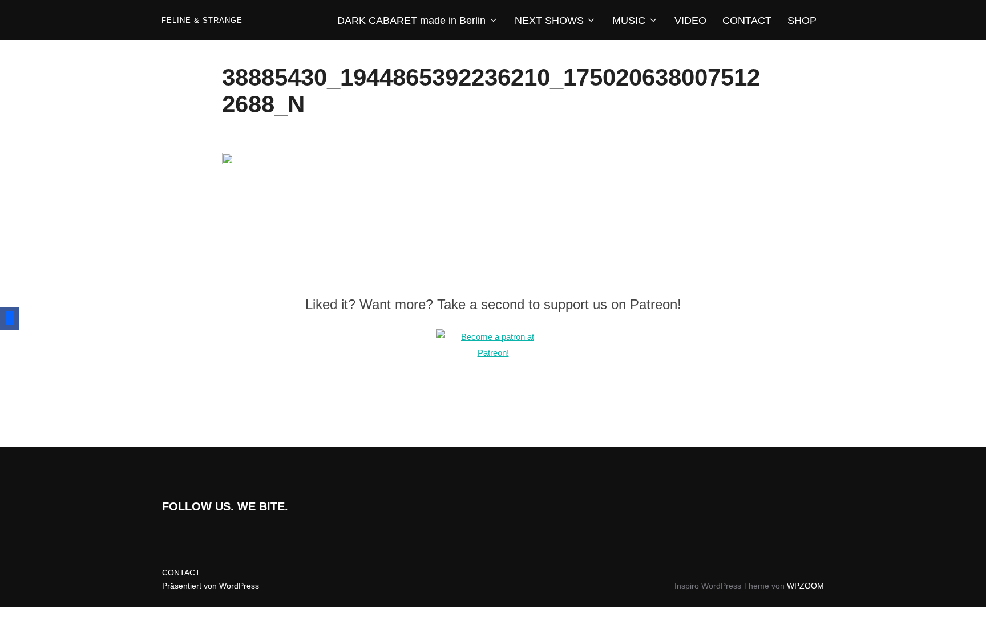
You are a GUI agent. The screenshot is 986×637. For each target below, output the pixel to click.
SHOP (802, 20)
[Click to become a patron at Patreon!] (493, 353)
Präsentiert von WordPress (210, 585)
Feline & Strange (202, 20)
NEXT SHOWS (549, 20)
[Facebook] (9, 318)
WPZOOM (805, 585)
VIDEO (690, 20)
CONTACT (746, 20)
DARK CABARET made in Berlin (411, 20)
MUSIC (628, 20)
